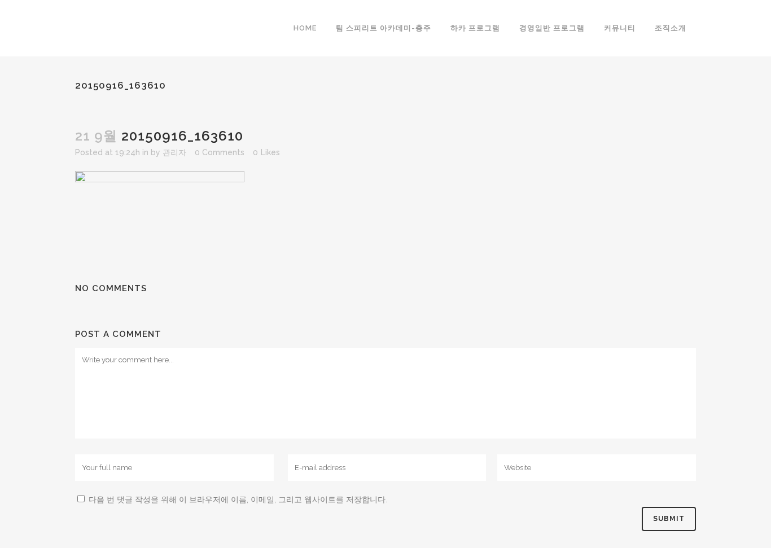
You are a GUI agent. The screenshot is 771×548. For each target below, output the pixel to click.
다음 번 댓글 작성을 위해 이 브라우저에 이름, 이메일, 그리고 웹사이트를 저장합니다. (238, 499)
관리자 (174, 152)
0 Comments (219, 152)
